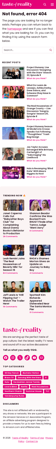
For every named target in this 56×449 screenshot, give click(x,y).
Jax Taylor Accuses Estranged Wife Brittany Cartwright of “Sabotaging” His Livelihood (40, 152)
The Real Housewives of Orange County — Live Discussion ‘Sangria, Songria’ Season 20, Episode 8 (39, 111)
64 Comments (10, 273)
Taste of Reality (20, 437)
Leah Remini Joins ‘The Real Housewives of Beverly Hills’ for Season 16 (14, 264)
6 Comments (36, 230)
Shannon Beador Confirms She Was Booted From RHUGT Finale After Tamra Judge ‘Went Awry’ (41, 220)
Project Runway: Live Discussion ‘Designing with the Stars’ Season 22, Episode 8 (39, 71)
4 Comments (36, 273)
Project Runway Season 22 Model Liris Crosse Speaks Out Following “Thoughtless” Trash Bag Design (39, 131)
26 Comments (10, 236)
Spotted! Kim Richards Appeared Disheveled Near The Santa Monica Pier (41, 302)
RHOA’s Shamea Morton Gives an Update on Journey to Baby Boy (40, 264)
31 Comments (36, 312)
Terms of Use (37, 437)
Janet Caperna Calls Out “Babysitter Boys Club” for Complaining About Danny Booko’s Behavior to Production (13, 223)
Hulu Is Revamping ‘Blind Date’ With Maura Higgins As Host (40, 171)
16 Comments (10, 306)
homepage (14, 29)
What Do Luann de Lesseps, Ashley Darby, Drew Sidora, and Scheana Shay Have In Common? (39, 90)
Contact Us (32, 441)
